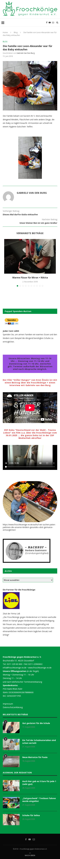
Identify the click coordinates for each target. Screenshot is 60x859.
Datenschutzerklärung (13, 707)
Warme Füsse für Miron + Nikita (30, 277)
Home (5, 32)
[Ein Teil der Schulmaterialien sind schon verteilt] (11, 744)
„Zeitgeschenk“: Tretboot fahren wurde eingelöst (39, 799)
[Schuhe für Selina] (11, 819)
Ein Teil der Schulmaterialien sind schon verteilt (39, 741)
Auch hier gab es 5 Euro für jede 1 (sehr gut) (39, 782)
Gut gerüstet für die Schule (36, 723)
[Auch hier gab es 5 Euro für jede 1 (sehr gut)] (11, 785)
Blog (15, 32)
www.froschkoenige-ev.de (39, 667)
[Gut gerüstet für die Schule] (11, 727)
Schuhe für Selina (31, 815)
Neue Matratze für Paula (34, 757)
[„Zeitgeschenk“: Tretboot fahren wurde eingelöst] (11, 802)
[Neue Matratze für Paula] (11, 761)
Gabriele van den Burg (26, 53)
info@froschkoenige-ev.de (14, 667)
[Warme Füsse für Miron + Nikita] (30, 256)
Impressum (8, 703)
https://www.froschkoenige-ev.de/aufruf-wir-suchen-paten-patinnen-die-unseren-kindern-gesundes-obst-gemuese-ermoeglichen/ (29, 527)
